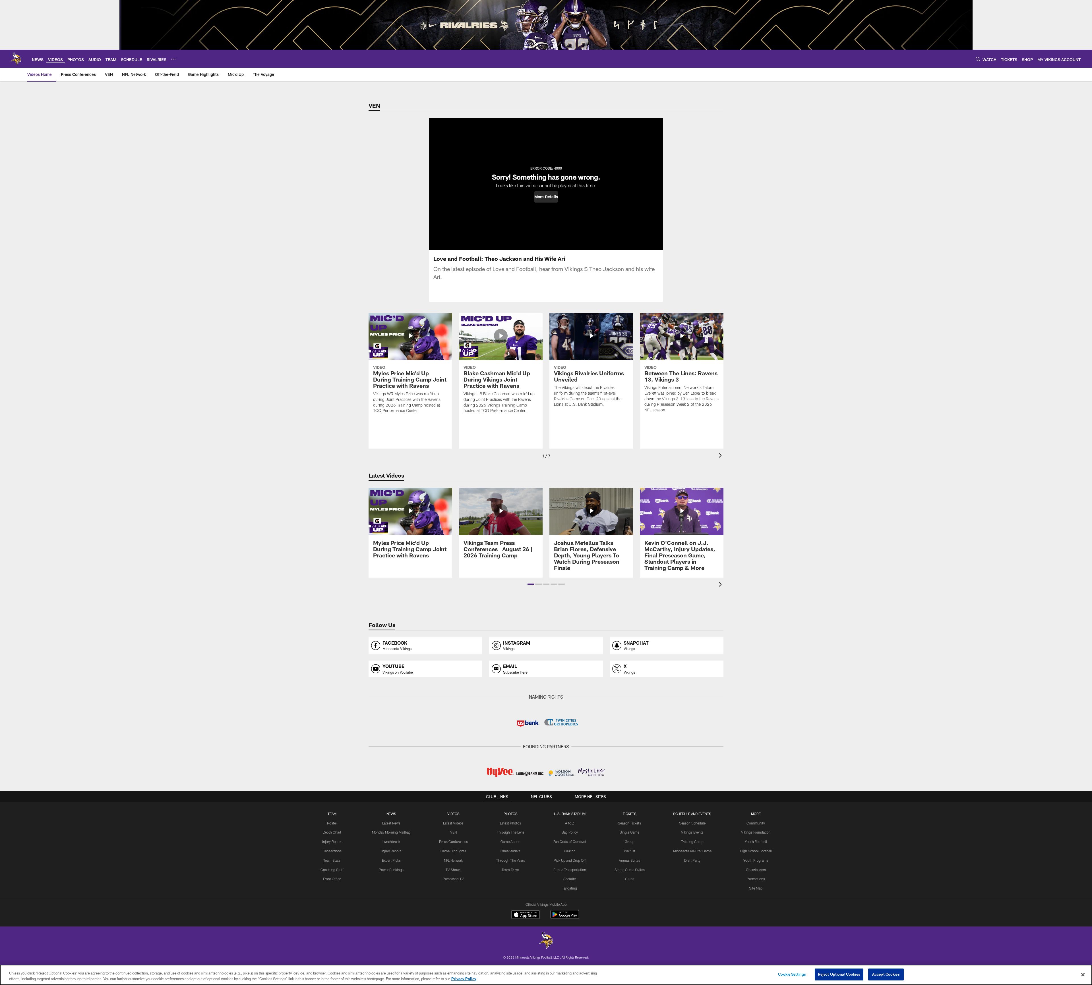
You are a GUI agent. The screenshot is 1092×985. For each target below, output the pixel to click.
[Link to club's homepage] (16, 59)
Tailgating (569, 888)
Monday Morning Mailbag (391, 832)
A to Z (569, 823)
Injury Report (332, 842)
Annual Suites (629, 860)
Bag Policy (570, 832)
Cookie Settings (792, 974)
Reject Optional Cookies (839, 974)
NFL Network (453, 860)
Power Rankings (391, 870)
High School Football (756, 851)
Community (755, 823)
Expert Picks (391, 860)
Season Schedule (692, 823)
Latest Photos (510, 823)
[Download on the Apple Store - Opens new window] (525, 915)
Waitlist (629, 851)
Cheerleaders (510, 851)
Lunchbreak (391, 842)
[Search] (978, 59)
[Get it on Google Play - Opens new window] (564, 917)
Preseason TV (453, 879)
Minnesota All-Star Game (692, 851)
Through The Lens (510, 832)
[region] (546, 975)
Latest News (391, 823)
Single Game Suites (630, 870)
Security (569, 879)
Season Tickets (629, 823)
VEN (453, 832)
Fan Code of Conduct (569, 842)
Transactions (332, 851)
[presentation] (721, 456)
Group (629, 842)
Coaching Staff (332, 870)
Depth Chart (332, 832)
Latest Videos (453, 823)
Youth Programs (755, 860)
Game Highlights (453, 851)
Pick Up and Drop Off (570, 860)
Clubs (629, 879)
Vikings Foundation (756, 832)
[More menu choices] (173, 59)
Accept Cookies (886, 974)
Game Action (510, 842)
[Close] (1083, 974)
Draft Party (692, 860)
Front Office (332, 879)
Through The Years (510, 860)
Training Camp (692, 842)
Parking (570, 851)
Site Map (755, 888)
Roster (332, 823)
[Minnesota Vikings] (546, 941)
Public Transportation (569, 870)
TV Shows (453, 870)
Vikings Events (692, 832)
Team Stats (331, 860)
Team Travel (511, 870)
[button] (546, 197)
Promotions (756, 879)
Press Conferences (453, 842)
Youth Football (756, 842)
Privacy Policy (463, 978)
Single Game (629, 832)
